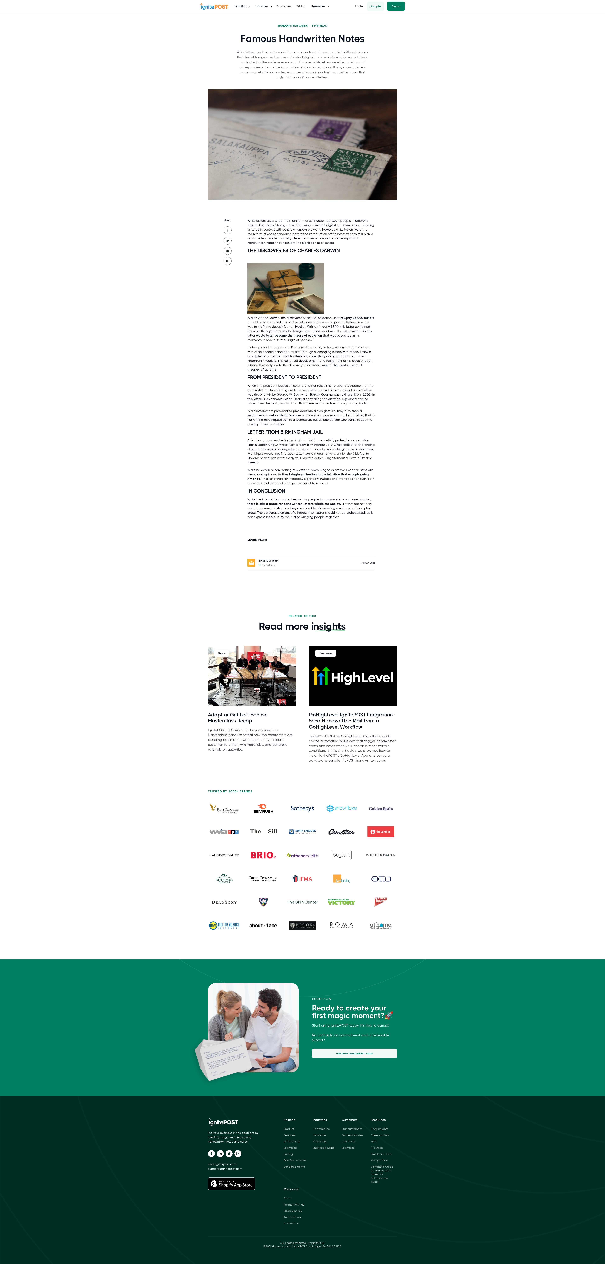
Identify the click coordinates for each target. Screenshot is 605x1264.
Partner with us (294, 1204)
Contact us (291, 1223)
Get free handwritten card (354, 1053)
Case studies (380, 1135)
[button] (241, 6)
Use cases (349, 1141)
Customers (284, 6)
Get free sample (295, 1160)
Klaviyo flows (380, 1160)
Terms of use (292, 1217)
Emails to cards (381, 1154)
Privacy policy (293, 1211)
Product (289, 1128)
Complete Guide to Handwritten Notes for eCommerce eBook (382, 1174)
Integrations (292, 1141)
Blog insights (379, 1128)
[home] (216, 6)
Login (359, 6)
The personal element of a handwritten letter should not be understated (311, 512)
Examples (290, 1147)
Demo (396, 6)
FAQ (373, 1141)
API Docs (377, 1147)
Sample (375, 6)
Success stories (352, 1135)
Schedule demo (294, 1166)
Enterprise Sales (323, 1147)
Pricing (300, 6)
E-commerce (321, 1128)
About (288, 1198)
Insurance (319, 1135)
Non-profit (319, 1141)
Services (289, 1135)
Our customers (352, 1128)
